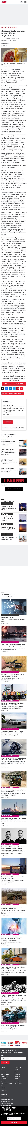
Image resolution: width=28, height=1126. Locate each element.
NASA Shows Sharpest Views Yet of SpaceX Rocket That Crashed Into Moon (13, 819)
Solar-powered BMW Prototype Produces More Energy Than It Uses (13, 967)
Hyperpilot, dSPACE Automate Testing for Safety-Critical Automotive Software (13, 847)
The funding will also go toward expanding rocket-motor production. (12, 881)
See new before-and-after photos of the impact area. (13, 822)
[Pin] (17, 388)
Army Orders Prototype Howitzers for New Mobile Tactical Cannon (13, 790)
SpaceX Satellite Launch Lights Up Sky (9, 528)
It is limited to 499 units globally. (9, 735)
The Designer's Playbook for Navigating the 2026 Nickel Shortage (13, 996)
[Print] (2, 388)
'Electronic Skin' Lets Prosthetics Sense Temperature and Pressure (9, 460)
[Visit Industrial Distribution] (3, 1045)
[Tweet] (14, 388)
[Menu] (25, 2)
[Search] (21, 2)
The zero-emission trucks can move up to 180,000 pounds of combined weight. (12, 707)
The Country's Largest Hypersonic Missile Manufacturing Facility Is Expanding (8, 451)
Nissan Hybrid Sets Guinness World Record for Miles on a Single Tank (13, 1026)
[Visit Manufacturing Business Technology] (17, 1045)
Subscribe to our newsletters (14, 384)
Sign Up (5, 1062)
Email (2, 1055)
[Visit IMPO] (24, 1042)
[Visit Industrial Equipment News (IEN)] (17, 1042)
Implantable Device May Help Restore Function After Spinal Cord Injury (11, 937)
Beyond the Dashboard (7, 617)
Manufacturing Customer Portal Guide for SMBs (8, 442)
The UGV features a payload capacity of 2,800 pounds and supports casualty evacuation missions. (13, 912)
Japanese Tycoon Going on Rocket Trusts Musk (9, 508)
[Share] (6, 388)
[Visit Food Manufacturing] (10, 1042)
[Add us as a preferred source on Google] (21, 388)
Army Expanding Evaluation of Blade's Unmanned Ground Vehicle (11, 907)
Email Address (7, 414)
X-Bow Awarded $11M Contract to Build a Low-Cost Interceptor (12, 877)
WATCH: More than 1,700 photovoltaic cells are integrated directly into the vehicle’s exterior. (13, 971)
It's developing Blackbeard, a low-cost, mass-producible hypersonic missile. (13, 648)
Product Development (9, 27)
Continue (14, 1122)
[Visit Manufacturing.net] (10, 1045)
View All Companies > (14, 489)
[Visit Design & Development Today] (3, 1042)
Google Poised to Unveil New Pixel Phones (7, 518)
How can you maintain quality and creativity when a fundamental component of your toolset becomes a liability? (13, 1000)
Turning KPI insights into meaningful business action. (13, 620)
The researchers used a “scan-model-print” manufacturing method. (12, 678)
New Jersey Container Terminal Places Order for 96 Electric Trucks (9, 470)
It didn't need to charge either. (9, 1029)
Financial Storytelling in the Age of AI (9, 538)
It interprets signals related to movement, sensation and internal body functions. (11, 942)
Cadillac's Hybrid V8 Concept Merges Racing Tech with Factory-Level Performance (13, 759)
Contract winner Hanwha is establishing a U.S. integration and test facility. (13, 794)
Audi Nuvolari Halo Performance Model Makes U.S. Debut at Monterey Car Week (12, 732)
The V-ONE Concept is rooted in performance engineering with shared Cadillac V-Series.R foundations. (13, 763)
